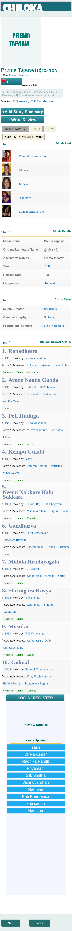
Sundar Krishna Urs (31, 211)
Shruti (61, 575)
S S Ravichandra (35, 422)
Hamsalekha (49, 308)
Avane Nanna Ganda (33, 380)
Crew (49, 129)
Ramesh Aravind (37, 465)
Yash (35, 747)
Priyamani (35, 768)
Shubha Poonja (12, 683)
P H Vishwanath (35, 633)
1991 (8, 504)
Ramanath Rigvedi (14, 539)
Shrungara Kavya (29, 590)
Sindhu (48, 604)
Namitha (35, 810)
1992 (8, 532)
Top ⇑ (7, 144)
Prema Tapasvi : (16, 129)
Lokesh (31, 365)
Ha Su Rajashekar (36, 532)
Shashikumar (35, 546)
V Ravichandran (35, 358)
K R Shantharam (42, 101)
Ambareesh (34, 575)
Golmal (20, 662)
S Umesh (31, 387)
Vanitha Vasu (11, 401)
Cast (36, 129)
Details (10, 136)
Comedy (31, 518)
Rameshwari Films (52, 325)
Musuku (18, 626)
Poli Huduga (23, 415)
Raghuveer (33, 604)
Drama (12, 75)
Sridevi (23, 184)
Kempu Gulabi (26, 451)
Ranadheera (23, 351)
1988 (48, 266)
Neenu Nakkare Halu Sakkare (28, 494)
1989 (8, 387)
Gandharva (22, 525)
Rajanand (45, 365)
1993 (8, 568)
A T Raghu (32, 568)
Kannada (50, 283)
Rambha (35, 789)
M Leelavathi (11, 472)
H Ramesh (20, 101)
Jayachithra (62, 365)
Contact (39, 923)
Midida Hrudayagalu (33, 561)
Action (30, 444)
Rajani (65, 511)
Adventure (32, 372)
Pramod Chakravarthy (33, 156)
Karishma (57, 429)
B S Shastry (48, 317)
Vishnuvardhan (36, 511)
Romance (23, 75)
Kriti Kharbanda (35, 796)
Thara (6, 437)
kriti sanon (36, 803)
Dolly (48, 640)
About (10, 923)
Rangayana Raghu (36, 683)
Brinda (51, 546)
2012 (8, 669)
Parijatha (56, 465)
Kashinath (33, 394)
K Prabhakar (48, 387)
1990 (8, 458)
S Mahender (32, 597)
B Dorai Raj (32, 504)
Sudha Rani (50, 394)
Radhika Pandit (35, 761)
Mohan (23, 170)
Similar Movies (31, 136)
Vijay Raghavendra (39, 676)
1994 (8, 633)
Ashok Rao (10, 611)
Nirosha (49, 575)
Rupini (53, 511)
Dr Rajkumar (35, 754)
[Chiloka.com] (23, 7)
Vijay (28, 458)
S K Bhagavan (53, 504)
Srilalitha (64, 546)
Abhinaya (25, 197)
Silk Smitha (36, 775)
